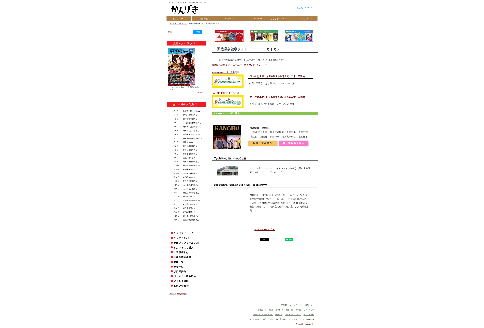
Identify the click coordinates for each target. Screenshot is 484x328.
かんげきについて (304, 8)
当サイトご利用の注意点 (263, 315)
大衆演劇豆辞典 (182, 257)
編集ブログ (309, 305)
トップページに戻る (264, 229)
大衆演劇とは (181, 252)
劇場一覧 (179, 266)
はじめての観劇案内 (185, 276)
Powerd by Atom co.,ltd (305, 324)
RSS (302, 319)
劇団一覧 (179, 262)
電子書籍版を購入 (294, 143)
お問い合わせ (181, 286)
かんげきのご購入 (184, 247)
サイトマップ (309, 310)
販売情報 (284, 305)
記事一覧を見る (262, 143)
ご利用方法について (293, 315)
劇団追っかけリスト (266, 310)
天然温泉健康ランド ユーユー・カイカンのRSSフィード (240, 65)
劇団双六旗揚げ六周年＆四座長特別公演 (241, 185)
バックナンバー (182, 238)
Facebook (310, 319)
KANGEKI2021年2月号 (223, 72)
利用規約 (278, 315)
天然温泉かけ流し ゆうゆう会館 (230, 158)
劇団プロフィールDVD (186, 243)
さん (192, 111)
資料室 (298, 310)
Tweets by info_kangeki (178, 294)
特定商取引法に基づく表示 (286, 319)
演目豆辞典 (180, 271)
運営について (268, 319)
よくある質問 (181, 281)
